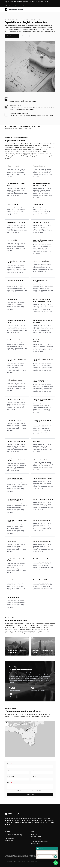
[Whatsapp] (55, 862)
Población (34, 776)
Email (8, 770)
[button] (30, 739)
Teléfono (33, 770)
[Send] (55, 856)
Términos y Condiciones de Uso (39, 790)
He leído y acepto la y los (28, 790)
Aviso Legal (34, 834)
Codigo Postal (10, 776)
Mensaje (9, 782)
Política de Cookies (36, 836)
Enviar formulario (30, 794)
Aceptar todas (8, 5)
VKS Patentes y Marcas (15, 9)
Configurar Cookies (36, 843)
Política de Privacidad (23, 790)
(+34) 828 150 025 (9, 838)
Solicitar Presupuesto (11, 36)
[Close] (56, 848)
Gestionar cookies (19, 5)
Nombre (9, 763)
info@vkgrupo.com (9, 840)
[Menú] (54, 10)
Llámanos (24, 36)
